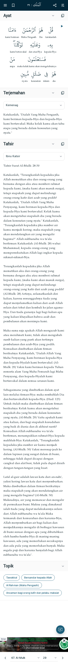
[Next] (62, 658)
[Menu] (5, 5)
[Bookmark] (13, 5)
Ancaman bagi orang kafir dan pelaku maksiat (32, 592)
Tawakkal (11, 577)
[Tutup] (64, 640)
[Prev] (5, 658)
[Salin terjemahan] (62, 93)
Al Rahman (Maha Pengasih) (22, 585)
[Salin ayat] (62, 15)
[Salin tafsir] (62, 144)
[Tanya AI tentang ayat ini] (60, 629)
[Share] (55, 5)
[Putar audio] (62, 26)
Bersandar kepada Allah (38, 577)
